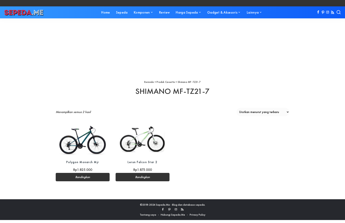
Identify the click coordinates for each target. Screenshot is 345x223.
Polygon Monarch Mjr (82, 162)
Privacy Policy (197, 214)
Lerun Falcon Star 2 (143, 162)
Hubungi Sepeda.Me (173, 214)
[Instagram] (327, 12)
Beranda (149, 82)
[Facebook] (318, 12)
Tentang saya (148, 214)
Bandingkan (82, 177)
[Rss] (332, 12)
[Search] (338, 12)
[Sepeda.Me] (24, 12)
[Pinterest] (323, 12)
